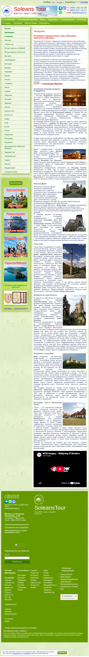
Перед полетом (66, 574)
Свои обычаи (65, 577)
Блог (62, 589)
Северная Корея (10, 172)
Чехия (6, 87)
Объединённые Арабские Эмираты (14, 147)
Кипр (6, 123)
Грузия (7, 107)
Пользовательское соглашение (16, 527)
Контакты (44, 23)
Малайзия (8, 142)
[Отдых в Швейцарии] (16, 282)
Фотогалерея (15, 183)
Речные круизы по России (14, 52)
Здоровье (53, 19)
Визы (42, 19)
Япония (7, 164)
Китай (6, 127)
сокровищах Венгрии (52, 84)
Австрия (7, 56)
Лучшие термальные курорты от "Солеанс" (21, 628)
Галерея (17, 23)
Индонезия (8, 134)
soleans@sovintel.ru (79, 13)
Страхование (68, 19)
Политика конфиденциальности (17, 524)
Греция (7, 76)
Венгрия (7, 68)
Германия (8, 72)
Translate (84, 2)
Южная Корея (9, 168)
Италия (7, 79)
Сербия (7, 91)
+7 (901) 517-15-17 (77, 10)
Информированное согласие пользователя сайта (16, 531)
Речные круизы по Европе (14, 48)
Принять (62, 653)
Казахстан (8, 115)
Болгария (8, 64)
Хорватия (8, 95)
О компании (8, 19)
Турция (7, 160)
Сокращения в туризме (69, 586)
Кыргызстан (9, 111)
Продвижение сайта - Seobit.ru (15, 631)
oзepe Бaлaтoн (48, 326)
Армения (7, 103)
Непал (6, 131)
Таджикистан (9, 152)
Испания (7, 99)
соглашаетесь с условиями (21, 653)
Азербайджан (9, 60)
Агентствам (31, 23)
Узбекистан (9, 44)
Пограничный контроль (69, 584)
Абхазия (7, 40)
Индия (6, 119)
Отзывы (6, 23)
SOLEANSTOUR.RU (20, 308)
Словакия (8, 83)
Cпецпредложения (27, 19)
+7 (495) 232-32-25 (77, 7)
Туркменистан (10, 156)
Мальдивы (8, 138)
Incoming (81, 19)
